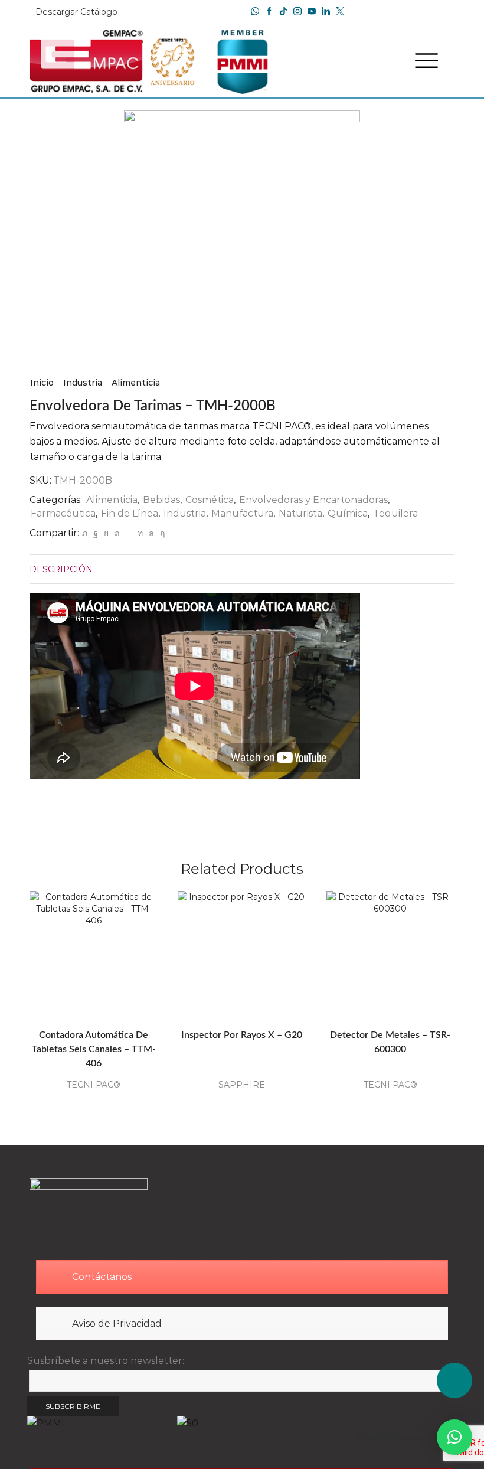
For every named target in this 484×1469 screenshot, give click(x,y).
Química (348, 513)
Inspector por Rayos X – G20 (241, 1035)
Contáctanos (102, 1276)
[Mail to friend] (128, 533)
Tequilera (395, 513)
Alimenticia (136, 382)
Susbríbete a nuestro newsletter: (105, 1360)
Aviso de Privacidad (117, 1323)
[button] (454, 1437)
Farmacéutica (63, 513)
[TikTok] (283, 12)
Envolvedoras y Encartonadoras (313, 499)
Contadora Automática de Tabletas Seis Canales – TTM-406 (94, 1049)
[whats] (255, 12)
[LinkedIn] (326, 12)
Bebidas (161, 499)
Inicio (42, 382)
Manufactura (242, 513)
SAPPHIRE (241, 1084)
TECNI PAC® (93, 1084)
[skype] (161, 533)
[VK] (106, 533)
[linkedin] (140, 533)
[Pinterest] (117, 533)
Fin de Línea (129, 513)
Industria (82, 382)
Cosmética (209, 499)
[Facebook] (269, 12)
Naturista (300, 513)
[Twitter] (84, 533)
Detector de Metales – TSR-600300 (390, 1042)
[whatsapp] (151, 533)
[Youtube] (312, 12)
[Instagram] (297, 12)
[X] (340, 12)
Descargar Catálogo (76, 11)
